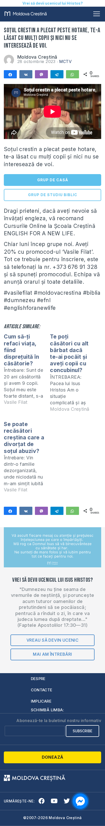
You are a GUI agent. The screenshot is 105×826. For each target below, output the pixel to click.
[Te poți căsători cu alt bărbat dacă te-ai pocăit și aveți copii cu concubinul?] (73, 375)
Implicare (41, 701)
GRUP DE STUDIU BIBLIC (52, 195)
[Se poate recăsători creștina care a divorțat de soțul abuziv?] (27, 459)
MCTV (65, 61)
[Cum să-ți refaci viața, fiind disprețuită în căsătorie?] (27, 371)
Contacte (41, 689)
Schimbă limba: (47, 709)
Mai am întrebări (52, 654)
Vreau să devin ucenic (52, 640)
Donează (52, 757)
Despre (38, 678)
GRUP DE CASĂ (52, 180)
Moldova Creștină (37, 57)
